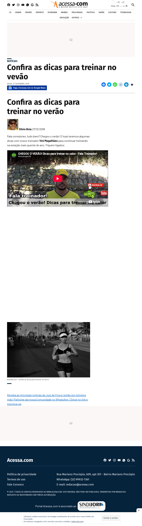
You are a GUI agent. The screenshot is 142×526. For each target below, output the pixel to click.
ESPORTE (40, 12)
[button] (103, 84)
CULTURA (112, 12)
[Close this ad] (139, 510)
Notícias (12, 61)
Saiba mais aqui (77, 522)
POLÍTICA (91, 12)
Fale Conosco (15, 484)
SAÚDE (101, 12)
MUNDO (64, 12)
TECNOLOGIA (125, 12)
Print (132, 84)
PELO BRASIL (77, 12)
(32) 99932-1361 (80, 479)
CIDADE (18, 12)
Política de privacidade (21, 474)
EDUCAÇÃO (64, 17)
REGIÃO (28, 12)
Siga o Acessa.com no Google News (29, 88)
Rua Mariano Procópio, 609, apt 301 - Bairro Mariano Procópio (96, 474)
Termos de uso (16, 479)
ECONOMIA (52, 12)
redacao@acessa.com (80, 484)
